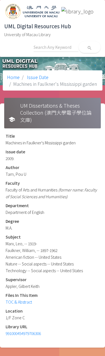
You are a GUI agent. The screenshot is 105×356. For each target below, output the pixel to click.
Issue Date (37, 77)
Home (13, 77)
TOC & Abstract (19, 302)
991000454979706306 (23, 333)
